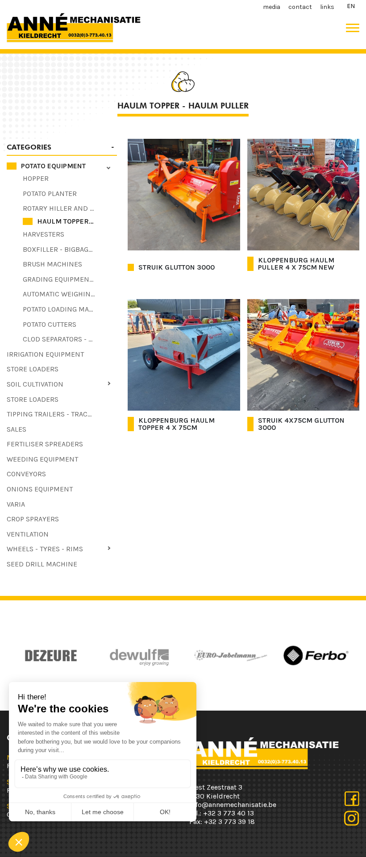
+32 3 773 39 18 (229, 821)
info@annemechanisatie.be (232, 804)
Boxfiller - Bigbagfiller (66, 249)
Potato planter (50, 193)
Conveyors (26, 474)
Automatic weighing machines (70, 294)
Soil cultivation (35, 384)
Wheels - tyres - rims (45, 549)
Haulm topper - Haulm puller (77, 221)
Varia (16, 504)
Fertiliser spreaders (45, 444)
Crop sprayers (33, 519)
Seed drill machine (42, 564)
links (327, 7)
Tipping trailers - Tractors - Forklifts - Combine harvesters (62, 414)
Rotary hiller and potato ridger (70, 208)
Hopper (36, 178)
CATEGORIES (29, 147)
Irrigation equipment (45, 354)
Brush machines (52, 264)
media (271, 7)
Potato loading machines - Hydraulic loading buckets (70, 309)
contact (300, 7)
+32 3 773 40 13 (228, 813)
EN (351, 6)
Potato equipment (53, 166)
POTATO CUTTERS (49, 324)
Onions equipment (40, 489)
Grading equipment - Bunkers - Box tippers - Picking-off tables (70, 279)
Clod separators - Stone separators (70, 339)
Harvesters (43, 234)
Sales (16, 429)
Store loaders (32, 369)
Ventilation (28, 534)
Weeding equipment (42, 459)
